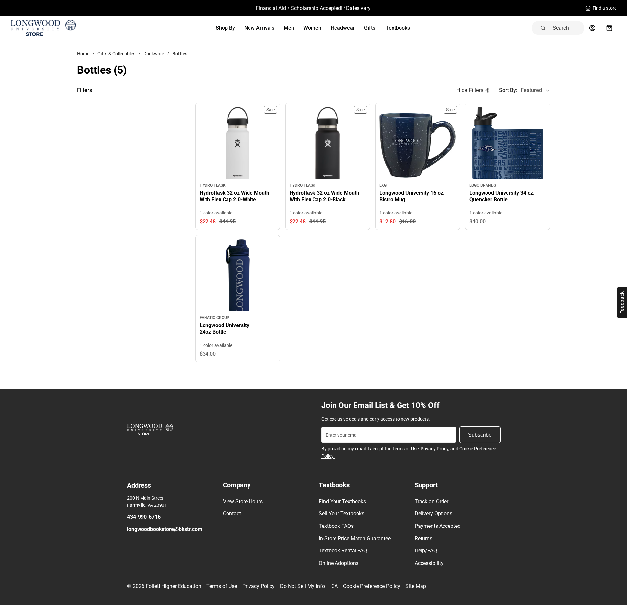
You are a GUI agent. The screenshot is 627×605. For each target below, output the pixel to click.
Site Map (415, 586)
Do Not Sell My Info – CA (309, 586)
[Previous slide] (205, 145)
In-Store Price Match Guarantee (355, 538)
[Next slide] (271, 145)
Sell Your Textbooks (341, 513)
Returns (423, 538)
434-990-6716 (144, 517)
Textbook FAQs (336, 526)
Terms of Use (405, 448)
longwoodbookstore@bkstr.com (164, 529)
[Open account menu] (592, 28)
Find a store (604, 8)
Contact (232, 513)
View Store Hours (243, 501)
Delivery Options (433, 513)
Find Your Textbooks (342, 501)
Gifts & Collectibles (116, 53)
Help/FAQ (426, 551)
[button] (524, 90)
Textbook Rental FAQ (343, 551)
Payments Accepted (438, 526)
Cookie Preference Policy (371, 586)
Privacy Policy (434, 448)
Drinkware (153, 53)
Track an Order (431, 501)
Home (83, 53)
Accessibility (429, 563)
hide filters (469, 90)
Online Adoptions (338, 563)
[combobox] (566, 28)
